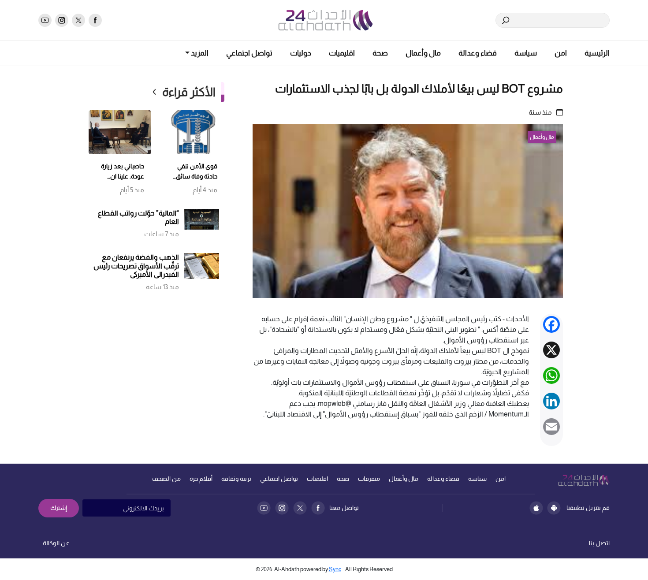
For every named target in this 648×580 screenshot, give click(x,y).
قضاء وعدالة (477, 53)
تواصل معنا (344, 507)
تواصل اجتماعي (249, 53)
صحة (380, 53)
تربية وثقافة (236, 478)
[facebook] (95, 20)
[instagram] (61, 20)
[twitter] (78, 20)
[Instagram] (282, 508)
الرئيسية (597, 53)
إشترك (58, 507)
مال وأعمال (423, 53)
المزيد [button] (199, 53)
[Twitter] (300, 508)
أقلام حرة (201, 478)
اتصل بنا (599, 543)
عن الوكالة (56, 543)
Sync (335, 569)
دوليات (300, 53)
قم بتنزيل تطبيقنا (588, 507)
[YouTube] (264, 508)
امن (561, 53)
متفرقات (369, 478)
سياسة (525, 53)
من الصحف (166, 478)
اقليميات (342, 53)
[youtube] (45, 20)
